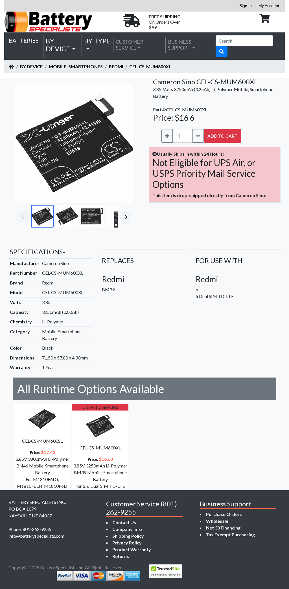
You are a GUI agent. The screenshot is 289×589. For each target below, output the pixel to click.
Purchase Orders (224, 514)
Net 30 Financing (223, 527)
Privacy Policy (127, 542)
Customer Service (129, 45)
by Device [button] (58, 45)
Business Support (179, 45)
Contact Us (124, 522)
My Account (269, 5)
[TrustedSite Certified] (166, 571)
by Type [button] (97, 41)
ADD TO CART (222, 135)
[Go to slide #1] (42, 216)
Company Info (127, 529)
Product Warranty (131, 549)
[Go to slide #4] (117, 216)
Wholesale (217, 521)
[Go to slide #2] (67, 216)
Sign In (245, 5)
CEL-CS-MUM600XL (150, 66)
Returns (120, 556)
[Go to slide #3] (92, 216)
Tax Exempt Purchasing (230, 534)
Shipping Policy (128, 536)
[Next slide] (125, 143)
